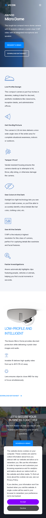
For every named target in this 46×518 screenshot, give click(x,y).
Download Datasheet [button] (16, 53)
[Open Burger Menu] (40, 5)
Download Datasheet (9, 396)
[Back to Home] (10, 5)
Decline (23, 508)
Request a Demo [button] (14, 45)
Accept (23, 502)
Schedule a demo (23, 443)
